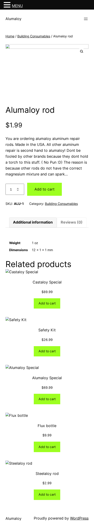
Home (9, 36)
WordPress (79, 518)
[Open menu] (86, 19)
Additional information (33, 222)
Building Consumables (33, 36)
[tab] (33, 222)
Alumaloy (13, 18)
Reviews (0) (72, 222)
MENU (17, 5)
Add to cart (44, 189)
